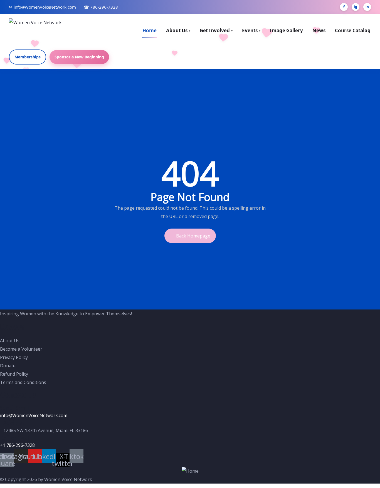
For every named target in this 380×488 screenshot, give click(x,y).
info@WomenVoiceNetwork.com (33, 415)
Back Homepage (193, 236)
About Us (178, 30)
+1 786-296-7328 (17, 445)
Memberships (27, 57)
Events (251, 30)
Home (149, 30)
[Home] (190, 471)
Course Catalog (353, 30)
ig (355, 6)
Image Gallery (286, 30)
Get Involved (216, 30)
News (318, 30)
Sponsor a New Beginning (79, 57)
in (367, 6)
